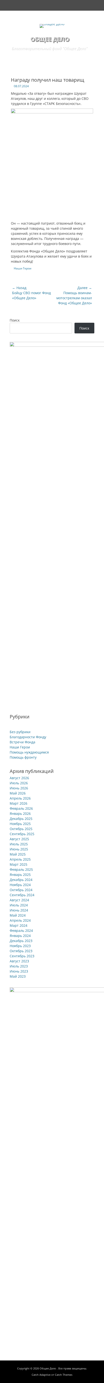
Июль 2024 (19, 905)
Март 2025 (18, 864)
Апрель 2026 (20, 798)
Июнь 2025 (19, 849)
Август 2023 (19, 961)
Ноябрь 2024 (20, 884)
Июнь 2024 (19, 910)
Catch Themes (63, 1374)
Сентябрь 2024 (22, 895)
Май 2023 (18, 976)
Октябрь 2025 (21, 828)
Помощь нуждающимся (29, 752)
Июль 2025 (19, 844)
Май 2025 (18, 854)
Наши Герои (22, 268)
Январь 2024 (20, 935)
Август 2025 (19, 839)
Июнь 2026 (19, 788)
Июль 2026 (19, 783)
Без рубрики (20, 732)
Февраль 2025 (21, 869)
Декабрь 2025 (21, 818)
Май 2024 (18, 915)
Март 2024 (18, 925)
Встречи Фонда (22, 742)
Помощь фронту (23, 757)
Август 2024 (19, 900)
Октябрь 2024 (21, 890)
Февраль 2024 (21, 930)
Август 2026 (19, 778)
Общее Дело (49, 39)
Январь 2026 (20, 813)
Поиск (15, 320)
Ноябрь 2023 (20, 945)
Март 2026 (18, 803)
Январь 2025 (20, 874)
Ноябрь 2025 (20, 823)
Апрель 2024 (20, 920)
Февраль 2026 (21, 808)
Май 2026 (18, 793)
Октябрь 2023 (21, 951)
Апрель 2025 (20, 859)
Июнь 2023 (19, 971)
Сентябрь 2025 (22, 834)
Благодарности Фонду (28, 737)
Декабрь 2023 (21, 940)
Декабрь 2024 (21, 879)
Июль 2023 (19, 966)
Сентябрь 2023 (22, 956)
